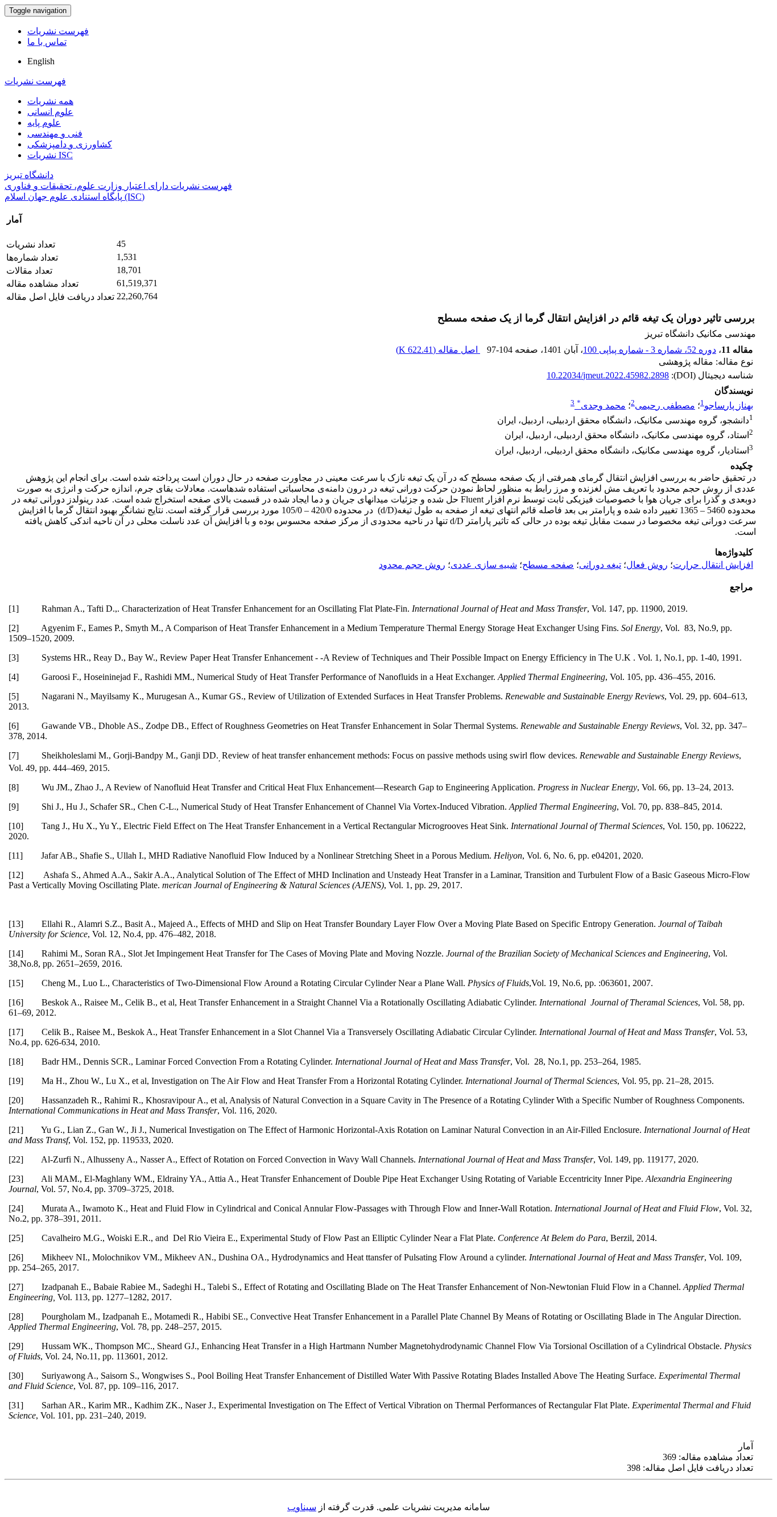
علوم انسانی (50, 112)
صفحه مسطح (548, 565)
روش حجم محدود (412, 565)
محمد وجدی (601, 405)
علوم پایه (44, 122)
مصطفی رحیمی (665, 405)
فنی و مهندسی (54, 133)
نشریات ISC (50, 155)
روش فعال (647, 565)
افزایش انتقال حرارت (713, 565)
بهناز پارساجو (728, 405)
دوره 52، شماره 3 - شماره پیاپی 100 (649, 349)
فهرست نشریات (58, 31)
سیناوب (301, 1507)
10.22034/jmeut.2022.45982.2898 (608, 375)
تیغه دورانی (600, 565)
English (41, 61)
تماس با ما (47, 42)
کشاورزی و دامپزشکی (69, 144)
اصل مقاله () (438, 349)
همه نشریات (50, 101)
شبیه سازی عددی (484, 565)
